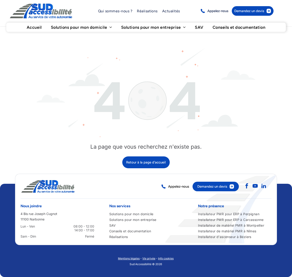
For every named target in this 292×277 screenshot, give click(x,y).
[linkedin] (264, 186)
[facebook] (247, 186)
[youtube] (255, 186)
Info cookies (166, 258)
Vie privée (148, 258)
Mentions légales (129, 258)
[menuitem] (115, 11)
